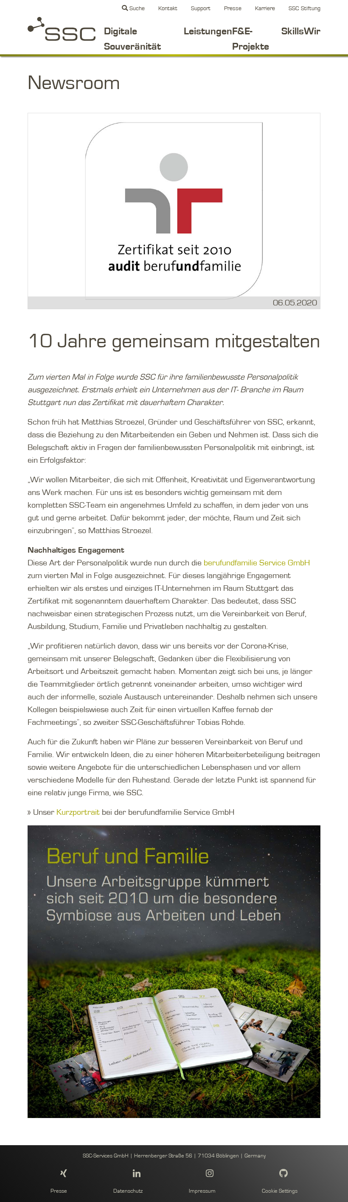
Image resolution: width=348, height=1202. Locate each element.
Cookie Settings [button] (279, 1191)
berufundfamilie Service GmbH (257, 563)
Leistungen (208, 31)
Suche (136, 8)
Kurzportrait (79, 812)
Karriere (265, 8)
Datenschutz (128, 1191)
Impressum (202, 1191)
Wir (312, 31)
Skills (292, 31)
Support (200, 8)
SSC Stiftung (304, 8)
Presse (232, 8)
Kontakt (167, 8)
